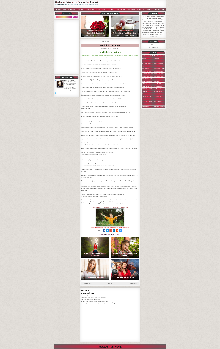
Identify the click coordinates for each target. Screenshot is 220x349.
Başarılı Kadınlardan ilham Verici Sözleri (125, 254)
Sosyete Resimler (157, 78)
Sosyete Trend (115, 207)
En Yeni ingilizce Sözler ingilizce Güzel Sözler (95, 254)
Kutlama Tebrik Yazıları (147, 101)
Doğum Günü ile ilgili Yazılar (148, 78)
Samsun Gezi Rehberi (158, 63)
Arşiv (163, 9)
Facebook (157, 9)
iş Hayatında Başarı (158, 96)
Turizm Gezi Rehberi (158, 91)
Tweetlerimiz (149, 9)
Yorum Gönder (115, 48)
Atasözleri (144, 61)
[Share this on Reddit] (117, 230)
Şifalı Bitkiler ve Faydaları (159, 106)
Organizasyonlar (131, 9)
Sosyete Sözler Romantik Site (67, 93)
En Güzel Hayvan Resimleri (147, 83)
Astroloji (144, 58)
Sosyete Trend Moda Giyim (67, 80)
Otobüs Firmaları (157, 61)
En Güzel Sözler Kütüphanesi (110, 41)
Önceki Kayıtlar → (133, 283)
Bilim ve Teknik (90, 9)
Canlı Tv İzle (153, 44)
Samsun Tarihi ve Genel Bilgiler (160, 68)
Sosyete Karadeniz (96, 207)
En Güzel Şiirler (145, 91)
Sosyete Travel (124, 207)
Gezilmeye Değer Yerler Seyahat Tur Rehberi (76, 2)
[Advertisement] (133, 4)
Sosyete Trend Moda (158, 83)
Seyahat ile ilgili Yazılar (158, 73)
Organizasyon (156, 58)
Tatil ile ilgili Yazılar (158, 86)
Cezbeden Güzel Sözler (95, 277)
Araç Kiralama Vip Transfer (147, 55)
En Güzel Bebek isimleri (147, 81)
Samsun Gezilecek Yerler (159, 66)
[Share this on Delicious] (120, 230)
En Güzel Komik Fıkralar (147, 86)
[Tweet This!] (104, 230)
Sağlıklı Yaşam (140, 9)
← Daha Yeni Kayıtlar (87, 283)
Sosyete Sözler (89, 35)
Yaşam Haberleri (120, 9)
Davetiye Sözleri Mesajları (69, 9)
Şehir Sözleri (156, 104)
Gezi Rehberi (81, 9)
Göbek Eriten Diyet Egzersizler (125, 33)
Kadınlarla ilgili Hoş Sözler (125, 277)
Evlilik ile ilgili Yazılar (146, 96)
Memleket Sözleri (100, 9)
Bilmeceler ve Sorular (146, 71)
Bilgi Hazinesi (145, 66)
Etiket (143, 94)
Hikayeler (144, 99)
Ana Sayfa (110, 283)
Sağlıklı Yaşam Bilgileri (158, 71)
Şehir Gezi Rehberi (157, 101)
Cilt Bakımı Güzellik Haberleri (148, 73)
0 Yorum (103, 35)
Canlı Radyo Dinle (153, 47)
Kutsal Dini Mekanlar (146, 104)
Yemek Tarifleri (110, 9)
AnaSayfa (58, 9)
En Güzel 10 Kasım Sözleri (70, 81)
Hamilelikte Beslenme (95, 33)
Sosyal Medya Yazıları (158, 76)
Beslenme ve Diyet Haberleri (95, 30)
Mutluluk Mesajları (110, 45)
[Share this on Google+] (110, 230)
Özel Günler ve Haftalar (159, 99)
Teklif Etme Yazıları (158, 88)
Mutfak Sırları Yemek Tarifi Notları (161, 55)
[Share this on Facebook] (107, 230)
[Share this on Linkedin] (114, 230)
